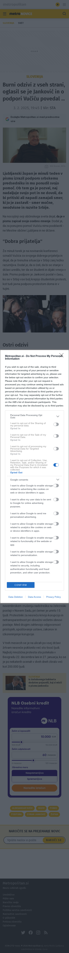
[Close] (62, 356)
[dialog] (34, 476)
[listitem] (34, 416)
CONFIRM (21, 585)
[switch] (56, 424)
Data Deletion (15, 597)
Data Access (34, 597)
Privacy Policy (53, 597)
